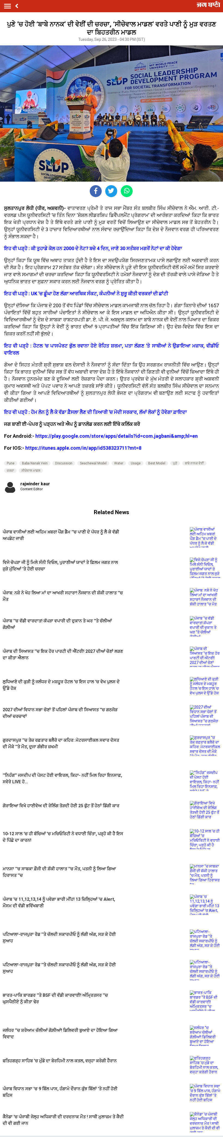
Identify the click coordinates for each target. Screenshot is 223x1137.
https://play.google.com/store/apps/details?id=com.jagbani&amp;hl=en (116, 436)
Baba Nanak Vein (35, 463)
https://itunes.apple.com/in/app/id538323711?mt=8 (83, 448)
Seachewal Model (93, 463)
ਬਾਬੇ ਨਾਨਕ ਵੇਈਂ (194, 463)
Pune (10, 463)
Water (118, 463)
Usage (136, 463)
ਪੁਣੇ (175, 463)
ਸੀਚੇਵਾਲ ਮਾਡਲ (30, 471)
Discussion (63, 463)
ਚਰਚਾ (10, 471)
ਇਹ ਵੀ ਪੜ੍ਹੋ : (17, 248)
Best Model (156, 463)
